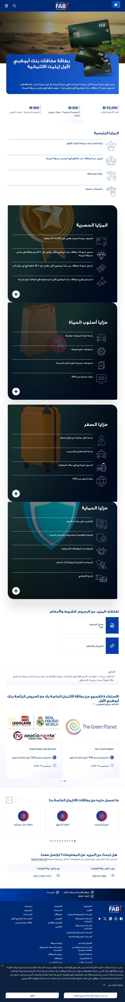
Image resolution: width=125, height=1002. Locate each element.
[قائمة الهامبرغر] (6, 5)
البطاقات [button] (58, 914)
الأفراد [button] (89, 910)
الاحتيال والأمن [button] (85, 962)
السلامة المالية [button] (85, 954)
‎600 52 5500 (99, 875)
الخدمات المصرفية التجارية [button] (80, 914)
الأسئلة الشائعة (39, 859)
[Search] (14, 6)
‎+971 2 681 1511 (42, 875)
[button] (62, 6)
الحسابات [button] (58, 910)
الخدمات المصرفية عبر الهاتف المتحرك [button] (82, 948)
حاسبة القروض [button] (55, 962)
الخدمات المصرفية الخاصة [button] (80, 936)
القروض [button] (58, 918)
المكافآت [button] (58, 958)
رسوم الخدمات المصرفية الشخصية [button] (51, 948)
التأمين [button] (58, 926)
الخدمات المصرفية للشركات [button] (83, 920)
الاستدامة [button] (27, 914)
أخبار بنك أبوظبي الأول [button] (21, 918)
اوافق (32, 995)
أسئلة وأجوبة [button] (86, 958)
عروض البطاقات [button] (55, 954)
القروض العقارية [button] (55, 922)
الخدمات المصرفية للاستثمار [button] (83, 927)
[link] (115, 4)
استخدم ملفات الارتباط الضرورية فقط (90, 995)
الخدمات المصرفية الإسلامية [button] (79, 932)
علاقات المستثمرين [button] (23, 922)
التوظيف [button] (28, 910)
